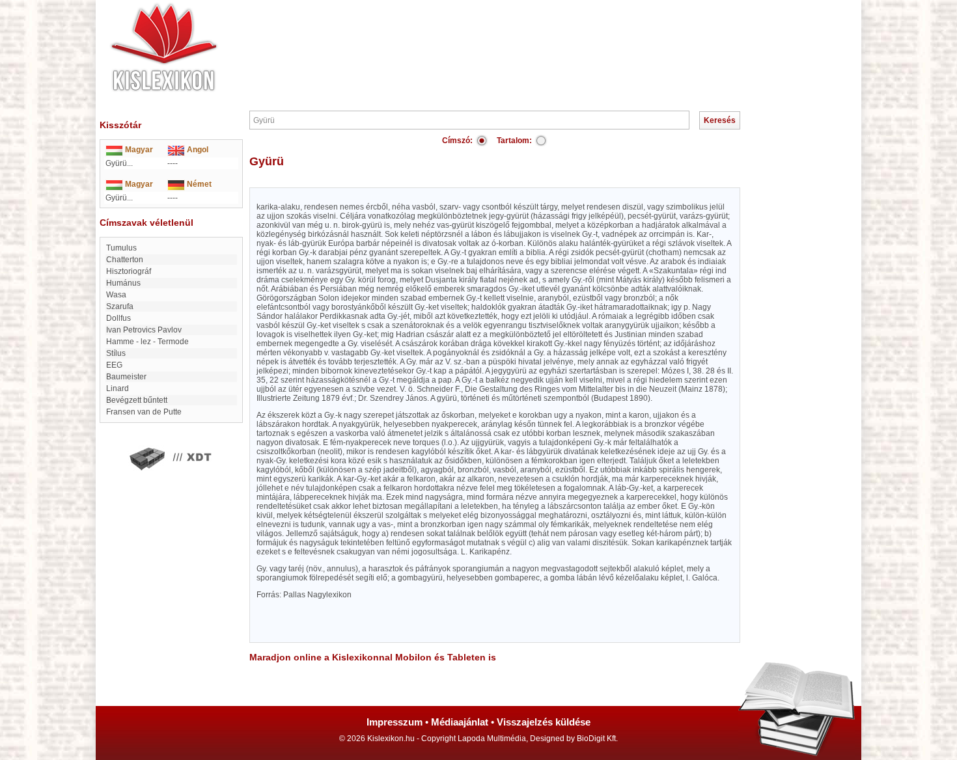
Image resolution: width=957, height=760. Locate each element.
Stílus (116, 353)
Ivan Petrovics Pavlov (144, 329)
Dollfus (118, 318)
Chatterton (124, 259)
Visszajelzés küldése (543, 721)
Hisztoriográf (128, 271)
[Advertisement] (518, 39)
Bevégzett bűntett (136, 400)
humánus (123, 283)
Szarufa (119, 306)
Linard (117, 388)
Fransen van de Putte (144, 411)
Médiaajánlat (459, 721)
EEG (114, 365)
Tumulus (121, 247)
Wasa (116, 294)
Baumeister (126, 376)
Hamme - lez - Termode (147, 341)
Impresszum (395, 721)
